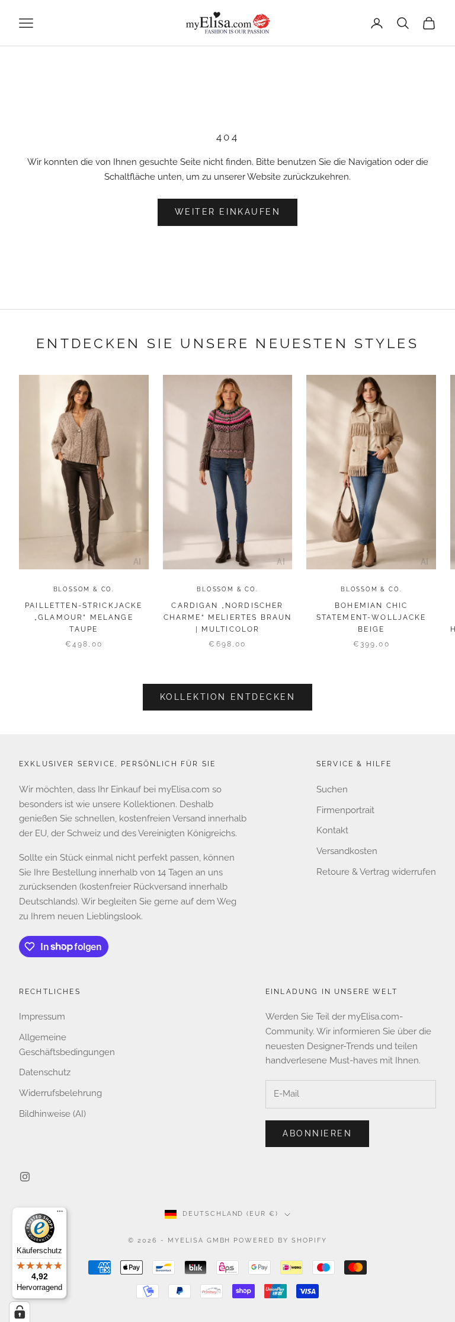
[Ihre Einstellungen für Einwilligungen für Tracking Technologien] (19, 1312)
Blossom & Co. (83, 589)
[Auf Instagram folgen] (25, 1177)
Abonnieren (317, 1133)
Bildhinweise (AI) (52, 1113)
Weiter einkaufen (227, 211)
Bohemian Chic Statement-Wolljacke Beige (371, 617)
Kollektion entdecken (227, 697)
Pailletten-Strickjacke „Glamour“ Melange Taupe (84, 617)
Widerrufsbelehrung (60, 1093)
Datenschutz (45, 1072)
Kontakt (332, 830)
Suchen (332, 789)
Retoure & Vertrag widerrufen (376, 872)
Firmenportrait (345, 810)
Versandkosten (346, 851)
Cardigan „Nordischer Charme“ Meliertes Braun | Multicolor (228, 617)
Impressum (42, 1016)
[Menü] (60, 1214)
